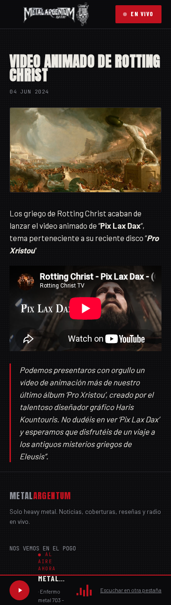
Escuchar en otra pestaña (131, 590)
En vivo (142, 14)
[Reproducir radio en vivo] (19, 590)
